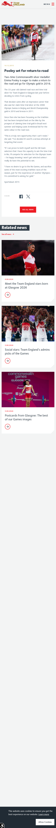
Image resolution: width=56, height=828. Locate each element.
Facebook (21, 196)
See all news (28, 210)
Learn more (43, 814)
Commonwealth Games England (13, 4)
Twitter (28, 196)
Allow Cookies (45, 822)
